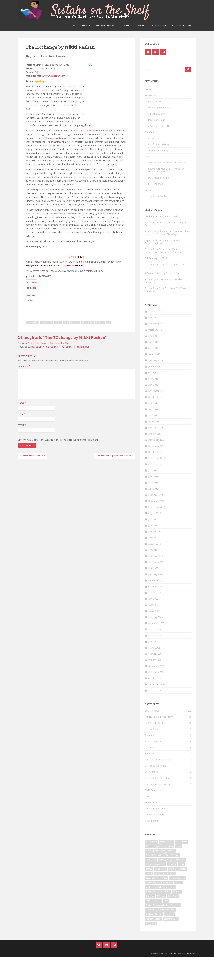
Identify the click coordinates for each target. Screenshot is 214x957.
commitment (46, 322)
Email (21, 413)
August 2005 (154, 690)
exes (66, 322)
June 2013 (153, 476)
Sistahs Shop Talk (154, 729)
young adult (151, 923)
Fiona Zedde (169, 873)
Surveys (149, 796)
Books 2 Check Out (154, 722)
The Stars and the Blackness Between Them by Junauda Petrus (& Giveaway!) (167, 233)
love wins (75, 322)
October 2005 (155, 678)
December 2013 (156, 439)
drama (58, 322)
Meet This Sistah (156, 119)
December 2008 (156, 580)
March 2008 (154, 610)
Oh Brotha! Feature (154, 814)
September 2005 (156, 684)
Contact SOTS (159, 25)
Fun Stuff (149, 753)
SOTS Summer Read (155, 790)
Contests (149, 747)
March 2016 (154, 354)
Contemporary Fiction (155, 864)
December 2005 (156, 665)
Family (157, 873)
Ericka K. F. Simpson (177, 868)
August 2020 (154, 311)
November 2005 (156, 672)
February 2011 (155, 537)
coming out (180, 859)
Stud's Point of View (166, 909)
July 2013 (152, 470)
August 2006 (154, 635)
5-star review (167, 846)
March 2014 (154, 421)
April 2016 (153, 348)
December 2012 (156, 500)
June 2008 (153, 598)
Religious (177, 891)
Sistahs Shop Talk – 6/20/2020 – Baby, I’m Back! (166, 224)
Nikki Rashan (87, 322)
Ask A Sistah (154, 138)
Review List (86, 25)
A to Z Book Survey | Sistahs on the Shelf (49, 342)
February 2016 (155, 360)
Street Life (150, 909)
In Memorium (152, 820)
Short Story (172, 896)
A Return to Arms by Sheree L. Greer (163, 273)
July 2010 (152, 549)
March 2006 (154, 647)
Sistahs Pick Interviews (159, 107)
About (141, 25)
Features (126, 25)
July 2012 (152, 519)
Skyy (166, 900)
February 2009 (155, 574)
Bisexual (171, 850)
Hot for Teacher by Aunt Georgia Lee (163, 216)
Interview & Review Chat (157, 777)
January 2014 (154, 433)
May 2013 (153, 482)
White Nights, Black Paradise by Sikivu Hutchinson (164, 281)
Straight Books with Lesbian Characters (163, 905)
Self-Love (161, 896)
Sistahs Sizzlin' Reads (155, 765)
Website (22, 424)
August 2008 (154, 592)
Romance (100, 322)
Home (73, 25)
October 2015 (155, 372)
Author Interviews (105, 25)
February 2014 (155, 427)
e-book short (160, 868)
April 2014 (153, 415)
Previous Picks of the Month (159, 716)
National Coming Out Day (158, 759)
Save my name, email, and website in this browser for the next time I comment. (58, 439)
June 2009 (153, 568)
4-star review (32, 322)
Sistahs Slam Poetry (158, 150)
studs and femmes (154, 914)
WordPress (191, 953)
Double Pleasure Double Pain (98, 130)
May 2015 (153, 378)
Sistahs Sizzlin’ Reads (181, 25)
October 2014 (155, 396)
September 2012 (156, 507)
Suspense (169, 914)
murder (178, 882)
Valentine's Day (170, 918)
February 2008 (155, 617)
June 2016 (153, 335)
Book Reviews (59, 56)
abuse (178, 846)
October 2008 (155, 586)
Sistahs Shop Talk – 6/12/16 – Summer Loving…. (164, 266)
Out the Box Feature (155, 808)
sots (45, 56)
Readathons (151, 802)
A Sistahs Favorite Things (161, 125)
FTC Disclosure (155, 183)
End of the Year (152, 771)
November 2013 (156, 445)
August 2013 (154, 464)
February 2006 (155, 653)
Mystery (149, 887)
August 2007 (154, 629)
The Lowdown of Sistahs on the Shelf (167, 162)
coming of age (165, 859)
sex (108, 322)
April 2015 (153, 384)
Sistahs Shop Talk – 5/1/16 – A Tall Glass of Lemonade (167, 290)
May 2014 (153, 409)
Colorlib (171, 953)
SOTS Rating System (158, 177)
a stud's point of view (155, 850)
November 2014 (156, 390)
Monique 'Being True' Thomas (159, 882)
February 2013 (155, 494)
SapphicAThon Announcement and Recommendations (162, 242)
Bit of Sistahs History (158, 144)
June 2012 (153, 525)
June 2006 (153, 641)
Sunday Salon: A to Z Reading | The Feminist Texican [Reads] (59, 346)
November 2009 (156, 562)
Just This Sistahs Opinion (157, 784)
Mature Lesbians (177, 878)
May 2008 (153, 604)
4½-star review (152, 846)
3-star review (151, 841)
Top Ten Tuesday (154, 741)
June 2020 (153, 317)
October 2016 (155, 329)
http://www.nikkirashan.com (51, 75)
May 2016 (153, 341)
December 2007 (156, 623)
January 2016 (154, 366)
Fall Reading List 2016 (156, 258)
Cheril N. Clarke (172, 855)
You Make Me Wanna (55, 138)
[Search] (188, 69)
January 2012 (154, 531)
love (165, 878)
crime (181, 864)
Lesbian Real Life (153, 878)
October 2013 (155, 452)
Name (22, 402)
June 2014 (153, 403)
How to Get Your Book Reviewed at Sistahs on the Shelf (166, 170)
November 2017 (156, 323)
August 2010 (154, 543)
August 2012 (154, 513)
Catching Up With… (157, 113)
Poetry (172, 887)
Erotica (149, 873)
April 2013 (153, 488)
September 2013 (156, 458)
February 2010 (155, 555)
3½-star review (166, 841)
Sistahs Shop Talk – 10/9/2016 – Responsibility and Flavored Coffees (163, 250)
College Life (151, 859)
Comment (24, 365)
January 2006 (154, 659)
